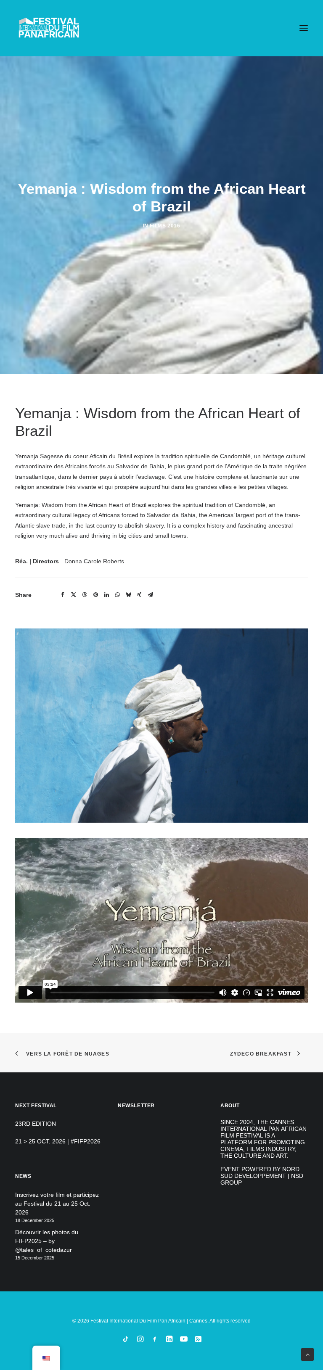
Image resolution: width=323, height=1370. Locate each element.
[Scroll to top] (307, 1354)
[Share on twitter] (74, 595)
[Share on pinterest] (95, 595)
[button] (303, 28)
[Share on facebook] (63, 595)
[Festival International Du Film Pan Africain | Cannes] (48, 28)
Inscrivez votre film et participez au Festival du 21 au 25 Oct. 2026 (57, 1203)
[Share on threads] (84, 595)
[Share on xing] (139, 595)
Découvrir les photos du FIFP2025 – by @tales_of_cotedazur (46, 1241)
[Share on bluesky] (128, 595)
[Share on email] (150, 595)
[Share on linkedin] (106, 595)
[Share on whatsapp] (117, 595)
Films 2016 (165, 226)
